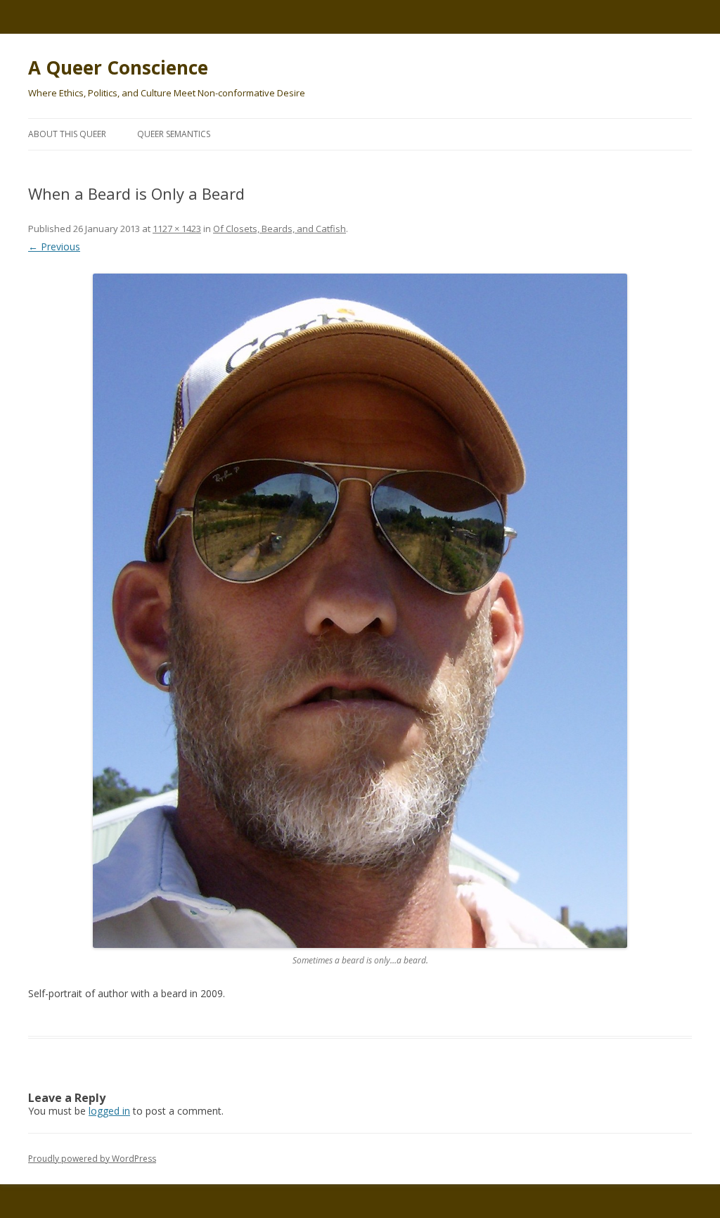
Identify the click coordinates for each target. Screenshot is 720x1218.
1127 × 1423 (177, 228)
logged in (109, 1110)
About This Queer (67, 134)
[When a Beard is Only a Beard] (360, 611)
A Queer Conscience (118, 67)
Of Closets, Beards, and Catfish (279, 228)
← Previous (54, 246)
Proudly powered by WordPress (92, 1159)
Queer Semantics (173, 134)
